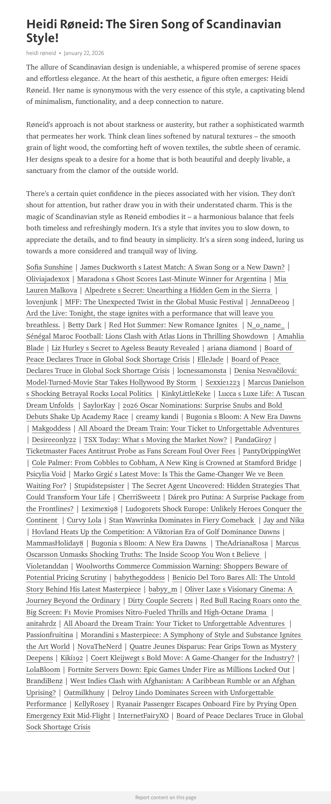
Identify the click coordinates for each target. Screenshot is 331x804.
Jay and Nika (284, 520)
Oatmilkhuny (84, 692)
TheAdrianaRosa (242, 543)
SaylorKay (99, 405)
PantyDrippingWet (272, 450)
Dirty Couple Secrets (160, 600)
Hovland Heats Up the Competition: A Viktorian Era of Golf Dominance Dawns (156, 531)
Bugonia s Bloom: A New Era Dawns (244, 416)
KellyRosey (91, 703)
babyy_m (163, 589)
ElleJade (210, 359)
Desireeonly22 (54, 439)
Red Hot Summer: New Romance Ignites (174, 324)
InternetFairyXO (143, 715)
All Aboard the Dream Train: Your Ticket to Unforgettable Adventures (189, 428)
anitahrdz (41, 623)
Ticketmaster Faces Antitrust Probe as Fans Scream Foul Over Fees (130, 450)
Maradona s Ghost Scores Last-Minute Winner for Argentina (171, 278)
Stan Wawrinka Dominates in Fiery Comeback (182, 520)
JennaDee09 (270, 301)
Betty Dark (84, 324)
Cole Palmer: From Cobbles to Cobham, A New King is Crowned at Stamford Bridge (164, 462)
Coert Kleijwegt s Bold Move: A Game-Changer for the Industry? (193, 657)
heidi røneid (41, 53)
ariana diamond (232, 347)
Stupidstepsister (99, 485)
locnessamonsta (201, 370)
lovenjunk (41, 301)
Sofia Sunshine (49, 267)
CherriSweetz (139, 497)
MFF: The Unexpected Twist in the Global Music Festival (154, 301)
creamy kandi (157, 416)
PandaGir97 (253, 439)
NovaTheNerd (100, 646)
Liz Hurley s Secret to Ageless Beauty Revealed (125, 347)
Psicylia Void (46, 473)
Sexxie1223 (222, 382)
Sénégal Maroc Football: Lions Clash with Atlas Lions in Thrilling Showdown (148, 336)
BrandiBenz (44, 680)
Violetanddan (47, 566)
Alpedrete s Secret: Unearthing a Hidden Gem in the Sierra (178, 290)
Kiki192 (72, 657)
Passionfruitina (49, 634)
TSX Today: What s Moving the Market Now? (155, 439)
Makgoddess (51, 428)
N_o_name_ (266, 324)
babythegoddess (139, 577)
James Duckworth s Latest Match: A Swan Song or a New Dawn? (182, 267)
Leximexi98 (100, 508)
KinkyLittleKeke (186, 393)
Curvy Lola (84, 520)
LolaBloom (43, 669)
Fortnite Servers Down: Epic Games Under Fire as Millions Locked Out (179, 669)
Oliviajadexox (47, 278)
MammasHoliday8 (55, 543)
